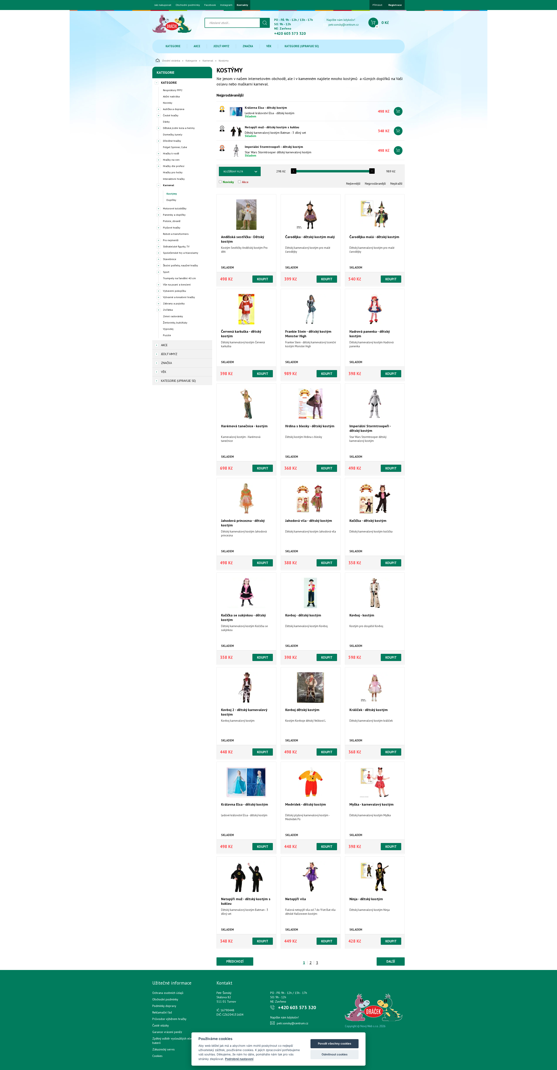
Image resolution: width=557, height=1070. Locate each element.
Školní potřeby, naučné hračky (180, 265)
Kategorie (173, 46)
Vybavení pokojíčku (174, 290)
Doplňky (171, 200)
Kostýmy (171, 193)
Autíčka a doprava (173, 109)
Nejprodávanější (375, 183)
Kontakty (242, 5)
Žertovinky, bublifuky (175, 322)
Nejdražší (396, 183)
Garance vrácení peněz (167, 1032)
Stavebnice (169, 259)
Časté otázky (160, 1025)
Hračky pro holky (173, 172)
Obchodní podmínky (188, 5)
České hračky (170, 115)
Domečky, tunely (172, 134)
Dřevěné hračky (172, 140)
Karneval (208, 60)
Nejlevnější (353, 183)
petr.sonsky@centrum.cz (344, 25)
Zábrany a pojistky (174, 303)
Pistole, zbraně (171, 221)
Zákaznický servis (163, 1049)
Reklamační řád (162, 1012)
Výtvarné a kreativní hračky (179, 297)
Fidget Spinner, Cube (175, 147)
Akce (197, 46)
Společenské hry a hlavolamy (180, 252)
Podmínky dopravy (164, 1006)
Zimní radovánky (173, 316)
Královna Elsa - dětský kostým (266, 108)
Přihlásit (377, 5)
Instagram (226, 5)
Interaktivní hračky (174, 178)
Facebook (210, 5)
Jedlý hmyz (221, 46)
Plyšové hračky (171, 227)
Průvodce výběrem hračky (169, 1019)
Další (390, 961)
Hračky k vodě (171, 153)
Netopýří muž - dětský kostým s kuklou (272, 127)
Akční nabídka (171, 96)
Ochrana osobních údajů (167, 993)
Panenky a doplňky (174, 214)
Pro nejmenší (171, 240)
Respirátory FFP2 (173, 90)
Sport (166, 272)
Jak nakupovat (162, 5)
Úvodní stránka (171, 60)
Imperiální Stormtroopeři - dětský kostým (274, 147)
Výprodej (168, 329)
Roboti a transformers (176, 233)
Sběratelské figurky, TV (176, 246)
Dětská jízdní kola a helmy (179, 128)
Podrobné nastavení (239, 1059)
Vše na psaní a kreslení (177, 284)
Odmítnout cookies (334, 1054)
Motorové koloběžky (174, 208)
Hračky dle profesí (174, 166)
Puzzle (167, 335)
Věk (268, 46)
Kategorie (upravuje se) (302, 46)
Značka (248, 46)
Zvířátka (168, 309)
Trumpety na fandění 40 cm (179, 278)
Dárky (166, 121)
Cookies (157, 1056)
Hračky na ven (171, 159)
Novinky (167, 102)
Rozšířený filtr (233, 171)
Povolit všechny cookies (334, 1043)
